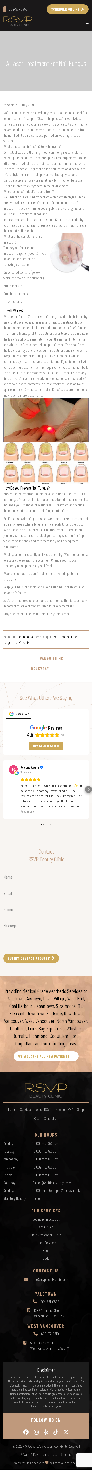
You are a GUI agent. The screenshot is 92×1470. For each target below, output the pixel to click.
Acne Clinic (46, 1226)
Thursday (9, 1166)
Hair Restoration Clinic (46, 1234)
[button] (3, 789)
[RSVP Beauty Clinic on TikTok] (55, 1432)
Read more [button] (27, 811)
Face (46, 1250)
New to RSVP (64, 1109)
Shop (80, 1109)
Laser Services (46, 1242)
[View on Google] (13, 769)
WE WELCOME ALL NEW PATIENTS (44, 1056)
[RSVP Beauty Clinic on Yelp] (46, 1432)
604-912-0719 (50, 1333)
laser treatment (62, 636)
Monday (8, 1143)
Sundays (9, 1190)
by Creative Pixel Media (64, 1463)
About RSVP (43, 1109)
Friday (7, 1174)
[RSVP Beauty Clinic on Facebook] (26, 1432)
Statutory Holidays (15, 1198)
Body (46, 1258)
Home (12, 1109)
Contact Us (51, 1118)
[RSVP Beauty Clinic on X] (66, 1432)
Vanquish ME (51, 658)
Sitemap (66, 1454)
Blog (37, 1118)
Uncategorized (26, 636)
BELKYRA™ (40, 668)
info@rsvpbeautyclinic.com (50, 1279)
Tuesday (8, 1151)
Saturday (9, 1182)
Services (26, 1109)
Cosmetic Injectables (46, 1219)
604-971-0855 (49, 1301)
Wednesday (10, 1158)
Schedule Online (65, 9)
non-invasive (22, 642)
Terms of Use (49, 1454)
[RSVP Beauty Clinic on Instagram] (36, 1432)
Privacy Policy (29, 1454)
